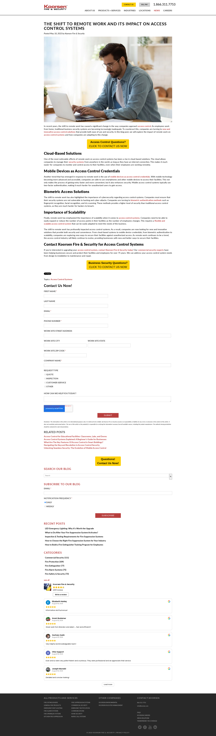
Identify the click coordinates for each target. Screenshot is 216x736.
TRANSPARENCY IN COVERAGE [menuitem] (147, 721)
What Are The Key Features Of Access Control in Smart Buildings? (73, 442)
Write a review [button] (61, 594)
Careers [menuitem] (167, 11)
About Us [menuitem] (90, 11)
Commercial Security (57, 558)
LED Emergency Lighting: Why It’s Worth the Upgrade (69, 529)
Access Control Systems (61, 280)
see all (46, 580)
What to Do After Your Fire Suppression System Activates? (71, 533)
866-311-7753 (141, 702)
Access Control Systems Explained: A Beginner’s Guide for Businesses (75, 439)
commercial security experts (151, 250)
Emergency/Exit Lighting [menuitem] (53, 708)
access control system (87, 250)
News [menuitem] (157, 11)
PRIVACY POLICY (122, 732)
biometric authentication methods (146, 200)
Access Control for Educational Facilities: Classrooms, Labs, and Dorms (75, 437)
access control (144, 126)
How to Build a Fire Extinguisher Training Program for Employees (74, 545)
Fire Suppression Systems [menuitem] (80, 702)
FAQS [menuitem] (139, 712)
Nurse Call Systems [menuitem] (78, 716)
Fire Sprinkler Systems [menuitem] (52, 713)
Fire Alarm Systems (55, 570)
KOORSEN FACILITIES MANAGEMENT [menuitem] (111, 705)
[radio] (107, 375)
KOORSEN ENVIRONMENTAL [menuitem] (108, 702)
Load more (108, 684)
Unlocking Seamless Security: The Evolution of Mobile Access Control (75, 448)
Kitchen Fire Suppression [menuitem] (53, 716)
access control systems (54, 135)
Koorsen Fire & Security (75, 34)
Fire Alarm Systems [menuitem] (51, 711)
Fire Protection (54, 562)
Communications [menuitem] (77, 711)
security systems (76, 162)
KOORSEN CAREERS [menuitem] (143, 715)
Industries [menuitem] (130, 11)
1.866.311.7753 (164, 4)
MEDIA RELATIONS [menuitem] (143, 718)
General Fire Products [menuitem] (52, 705)
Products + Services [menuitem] (109, 11)
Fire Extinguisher (54, 566)
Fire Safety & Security (57, 574)
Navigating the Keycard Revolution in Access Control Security (72, 445)
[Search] (170, 477)
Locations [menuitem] (145, 11)
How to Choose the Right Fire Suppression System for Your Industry (75, 541)
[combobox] (106, 475)
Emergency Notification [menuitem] (80, 708)
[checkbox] (107, 381)
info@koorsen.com (142, 706)
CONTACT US (129, 4)
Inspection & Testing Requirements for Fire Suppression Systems (74, 537)
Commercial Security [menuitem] (79, 705)
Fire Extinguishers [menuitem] (51, 702)
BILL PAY (144, 4)
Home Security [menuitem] (76, 713)
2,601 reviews (58, 590)
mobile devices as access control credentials (130, 177)
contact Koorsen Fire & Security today (115, 250)
